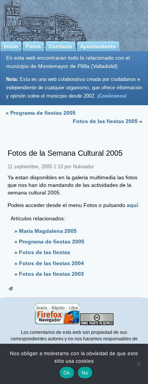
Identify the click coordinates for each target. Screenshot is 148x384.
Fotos (33, 46)
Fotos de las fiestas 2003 (51, 274)
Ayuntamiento (98, 46)
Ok (66, 373)
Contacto (60, 46)
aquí (132, 205)
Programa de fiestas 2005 (43, 113)
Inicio (11, 46)
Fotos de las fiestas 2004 (51, 263)
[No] (138, 364)
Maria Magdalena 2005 (48, 231)
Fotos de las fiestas (44, 252)
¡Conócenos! (112, 96)
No (85, 373)
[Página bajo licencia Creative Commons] (96, 323)
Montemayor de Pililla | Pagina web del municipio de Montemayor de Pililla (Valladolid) (74, 19)
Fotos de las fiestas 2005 (105, 121)
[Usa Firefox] (57, 323)
